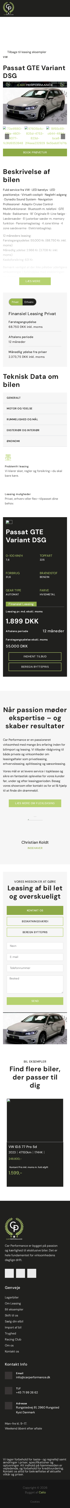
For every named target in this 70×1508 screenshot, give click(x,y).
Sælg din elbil (14, 1321)
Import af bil (13, 1327)
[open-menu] (65, 9)
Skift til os (11, 1315)
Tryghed (10, 1333)
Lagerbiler (12, 1297)
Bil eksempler (14, 1309)
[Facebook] (9, 1273)
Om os (9, 1345)
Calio (42, 1492)
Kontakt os (12, 1351)
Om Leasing (13, 1303)
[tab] (35, 910)
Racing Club (13, 1339)
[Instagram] (20, 1273)
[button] (7, 136)
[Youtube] (31, 1273)
